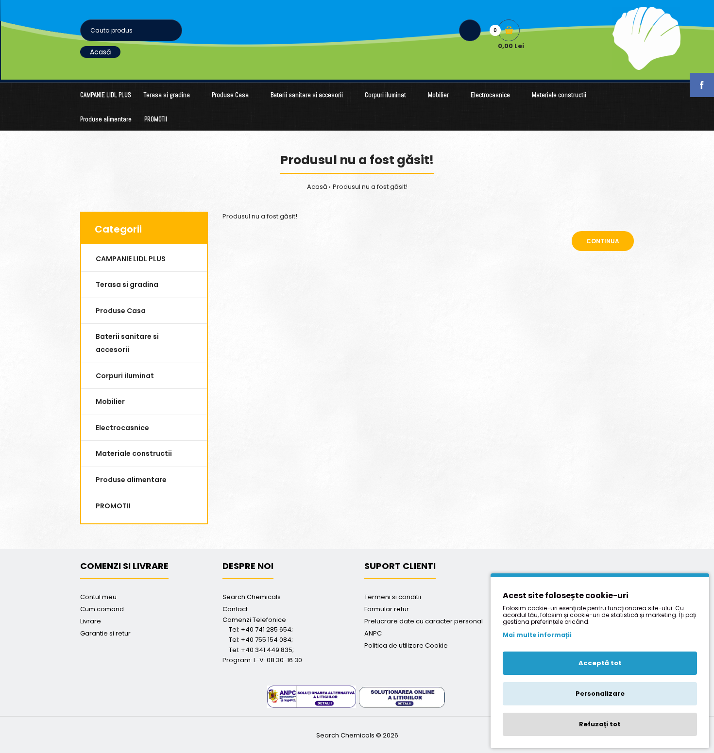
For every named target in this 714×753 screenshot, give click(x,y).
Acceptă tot (600, 663)
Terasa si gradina (127, 284)
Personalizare (600, 693)
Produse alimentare (131, 480)
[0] (509, 30)
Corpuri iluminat (125, 376)
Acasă (100, 52)
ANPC (373, 633)
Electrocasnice (122, 428)
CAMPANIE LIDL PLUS (131, 259)
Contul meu (98, 597)
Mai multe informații (537, 635)
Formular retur (386, 609)
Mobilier (110, 401)
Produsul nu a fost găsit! (370, 186)
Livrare (90, 621)
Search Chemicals (251, 597)
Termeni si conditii (392, 597)
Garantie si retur (105, 633)
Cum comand (102, 609)
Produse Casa (121, 311)
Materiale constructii (134, 453)
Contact (235, 609)
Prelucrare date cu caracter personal (423, 621)
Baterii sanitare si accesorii (127, 343)
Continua (602, 241)
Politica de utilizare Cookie (406, 645)
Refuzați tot (600, 724)
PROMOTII (113, 506)
